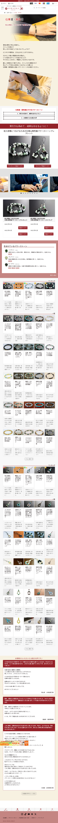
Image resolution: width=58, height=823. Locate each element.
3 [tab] (25, 193)
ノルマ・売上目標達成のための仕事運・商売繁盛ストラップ (49, 570)
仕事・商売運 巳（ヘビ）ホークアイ (28, 354)
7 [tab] (34, 193)
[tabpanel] (29, 186)
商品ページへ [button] (23, 228)
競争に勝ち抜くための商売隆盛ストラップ (18, 629)
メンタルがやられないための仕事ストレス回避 (8, 327)
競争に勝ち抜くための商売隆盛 (8, 439)
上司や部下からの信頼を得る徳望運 (39, 355)
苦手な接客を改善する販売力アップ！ (28, 413)
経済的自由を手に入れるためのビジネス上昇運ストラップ (39, 630)
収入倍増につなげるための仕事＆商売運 (8, 294)
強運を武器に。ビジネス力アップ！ (39, 384)
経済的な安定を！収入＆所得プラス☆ (39, 326)
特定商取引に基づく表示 (24, 817)
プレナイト (11, 257)
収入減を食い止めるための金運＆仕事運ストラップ (49, 629)
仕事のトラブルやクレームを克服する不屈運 (28, 326)
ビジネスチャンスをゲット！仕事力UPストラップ (39, 600)
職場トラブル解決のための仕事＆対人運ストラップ (18, 478)
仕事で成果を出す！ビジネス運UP (39, 293)
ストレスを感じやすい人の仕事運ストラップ (8, 600)
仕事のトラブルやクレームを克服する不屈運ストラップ (18, 512)
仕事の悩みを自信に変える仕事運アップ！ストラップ (49, 478)
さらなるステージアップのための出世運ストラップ (18, 600)
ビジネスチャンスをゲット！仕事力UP (18, 413)
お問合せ (4, 3)
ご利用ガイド (33, 817)
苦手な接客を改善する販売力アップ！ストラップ (49, 601)
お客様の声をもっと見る (29, 793)
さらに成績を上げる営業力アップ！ (49, 326)
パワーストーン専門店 (14, 6)
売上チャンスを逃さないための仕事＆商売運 (8, 384)
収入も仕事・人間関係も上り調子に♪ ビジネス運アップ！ (28, 295)
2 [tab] (23, 193)
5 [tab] (30, 193)
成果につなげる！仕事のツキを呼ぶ (18, 440)
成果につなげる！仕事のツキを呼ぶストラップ (28, 600)
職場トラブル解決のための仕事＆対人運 (18, 294)
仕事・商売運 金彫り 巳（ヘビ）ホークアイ (18, 355)
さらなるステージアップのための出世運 (28, 440)
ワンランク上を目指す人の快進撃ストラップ (49, 542)
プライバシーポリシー (12, 817)
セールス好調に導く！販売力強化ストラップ (8, 629)
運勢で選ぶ (9, 12)
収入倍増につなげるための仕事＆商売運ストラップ (8, 478)
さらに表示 (28, 459)
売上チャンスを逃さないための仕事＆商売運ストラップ (8, 570)
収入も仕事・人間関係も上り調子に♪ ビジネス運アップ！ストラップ (28, 480)
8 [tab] (37, 193)
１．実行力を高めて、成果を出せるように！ (29, 113)
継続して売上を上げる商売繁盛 (28, 383)
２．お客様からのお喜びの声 (29, 118)
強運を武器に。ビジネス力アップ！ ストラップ (39, 570)
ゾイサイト (11, 250)
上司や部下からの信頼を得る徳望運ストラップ (49, 512)
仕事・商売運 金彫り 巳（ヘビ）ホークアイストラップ (28, 543)
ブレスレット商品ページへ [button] (15, 166)
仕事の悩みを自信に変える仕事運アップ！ (49, 294)
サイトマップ (41, 817)
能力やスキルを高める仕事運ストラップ (28, 629)
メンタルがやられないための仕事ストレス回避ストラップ (8, 513)
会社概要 (5, 817)
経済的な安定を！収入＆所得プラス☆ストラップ (39, 512)
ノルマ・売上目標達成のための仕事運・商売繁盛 (49, 384)
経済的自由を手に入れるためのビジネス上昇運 (39, 441)
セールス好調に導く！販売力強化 (39, 412)
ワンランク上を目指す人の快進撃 (49, 354)
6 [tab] (32, 193)
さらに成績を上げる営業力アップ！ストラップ (8, 543)
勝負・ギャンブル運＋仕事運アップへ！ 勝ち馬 (18, 384)
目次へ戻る (53, 275)
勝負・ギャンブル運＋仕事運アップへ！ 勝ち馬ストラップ (18, 571)
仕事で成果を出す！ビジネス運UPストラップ (39, 478)
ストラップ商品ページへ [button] (42, 166)
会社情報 (11, 3)
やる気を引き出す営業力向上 (8, 354)
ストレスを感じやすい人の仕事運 (8, 412)
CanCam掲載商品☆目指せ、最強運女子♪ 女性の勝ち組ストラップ (28, 513)
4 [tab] (28, 193)
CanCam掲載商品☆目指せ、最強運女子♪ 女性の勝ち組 (18, 327)
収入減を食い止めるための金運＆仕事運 (49, 440)
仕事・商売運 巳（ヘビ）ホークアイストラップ (39, 542)
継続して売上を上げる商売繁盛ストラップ (28, 569)
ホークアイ (11, 264)
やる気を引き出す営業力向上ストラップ (18, 542)
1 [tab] (21, 193)
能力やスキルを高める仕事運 (49, 412)
